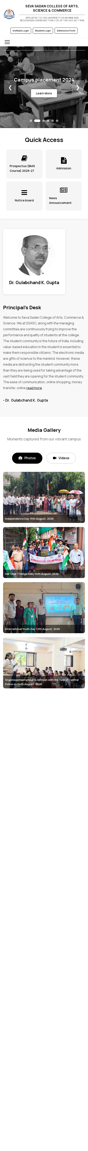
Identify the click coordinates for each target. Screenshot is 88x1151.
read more (34, 388)
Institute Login (21, 30)
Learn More (44, 93)
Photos (30, 458)
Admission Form (66, 30)
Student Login (43, 30)
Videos (63, 458)
